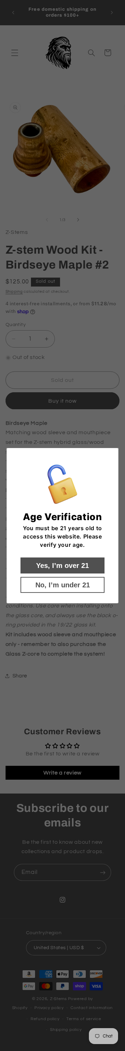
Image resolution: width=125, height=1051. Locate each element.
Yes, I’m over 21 (62, 565)
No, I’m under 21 (62, 585)
